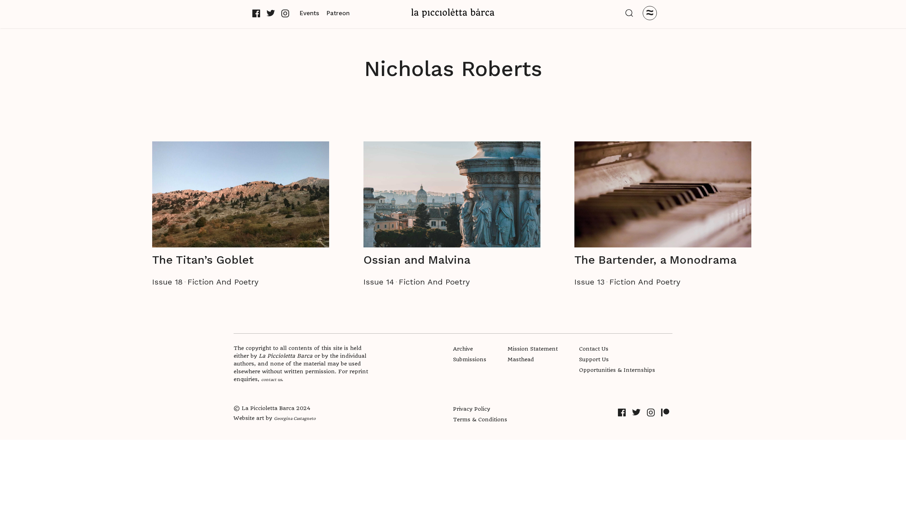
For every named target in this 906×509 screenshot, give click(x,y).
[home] (453, 13)
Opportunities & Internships (617, 370)
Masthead (521, 359)
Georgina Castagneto (295, 418)
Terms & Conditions (480, 419)
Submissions (469, 359)
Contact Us (593, 349)
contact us (271, 379)
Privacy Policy (471, 409)
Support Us (594, 359)
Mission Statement (533, 349)
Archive (463, 349)
